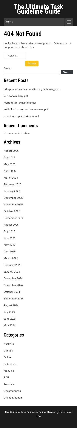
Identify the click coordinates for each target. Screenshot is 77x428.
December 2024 (13, 278)
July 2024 (9, 311)
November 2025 (13, 204)
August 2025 (11, 224)
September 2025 (14, 217)
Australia (9, 343)
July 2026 (9, 157)
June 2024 (10, 318)
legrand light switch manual (20, 102)
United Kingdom (13, 397)
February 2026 (12, 184)
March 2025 (11, 258)
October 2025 (12, 211)
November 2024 (13, 285)
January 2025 (12, 271)
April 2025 (10, 251)
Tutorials (9, 384)
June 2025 (10, 238)
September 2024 (14, 298)
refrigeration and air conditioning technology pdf (32, 89)
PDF (6, 377)
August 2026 (11, 150)
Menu (9, 22)
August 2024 (11, 305)
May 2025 (10, 244)
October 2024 (12, 291)
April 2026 (10, 170)
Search (8, 68)
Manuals (9, 370)
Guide (7, 357)
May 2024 (10, 325)
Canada (8, 350)
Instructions (10, 364)
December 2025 (13, 197)
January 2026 (12, 191)
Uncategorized (12, 390)
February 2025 (12, 264)
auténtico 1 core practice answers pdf (26, 109)
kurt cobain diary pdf (16, 95)
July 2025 (9, 231)
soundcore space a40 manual (21, 116)
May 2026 (10, 164)
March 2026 (11, 177)
